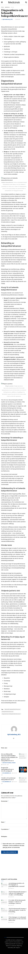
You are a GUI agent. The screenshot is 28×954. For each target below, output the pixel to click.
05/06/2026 (4, 764)
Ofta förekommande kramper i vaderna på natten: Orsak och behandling (18, 910)
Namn (3, 822)
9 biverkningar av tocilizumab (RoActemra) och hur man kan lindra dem (17, 918)
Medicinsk (14, 2)
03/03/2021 (15, 781)
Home (2, 7)
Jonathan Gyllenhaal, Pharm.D (9, 762)
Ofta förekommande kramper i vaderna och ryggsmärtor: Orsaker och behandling (18, 893)
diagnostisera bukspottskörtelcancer (11, 713)
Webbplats (4, 836)
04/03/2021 (17, 19)
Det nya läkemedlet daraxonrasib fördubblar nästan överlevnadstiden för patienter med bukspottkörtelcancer (9, 757)
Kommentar (5, 801)
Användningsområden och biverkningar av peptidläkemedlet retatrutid (16, 885)
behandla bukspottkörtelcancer (12, 709)
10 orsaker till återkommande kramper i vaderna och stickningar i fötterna (17, 901)
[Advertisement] (14, 23)
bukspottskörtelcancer (7, 711)
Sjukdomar (7, 7)
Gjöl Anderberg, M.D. (7, 19)
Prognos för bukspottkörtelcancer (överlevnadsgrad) (7, 769)
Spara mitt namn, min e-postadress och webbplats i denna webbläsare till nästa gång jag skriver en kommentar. (13, 845)
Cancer (12, 7)
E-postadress (5, 829)
